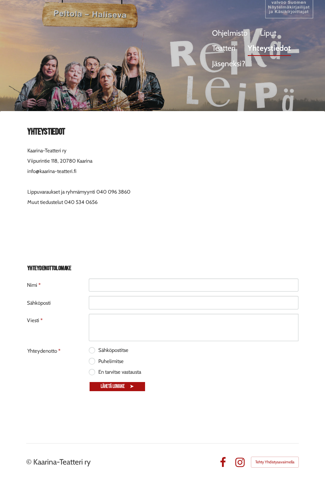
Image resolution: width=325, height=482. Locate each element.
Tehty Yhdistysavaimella (274, 462)
